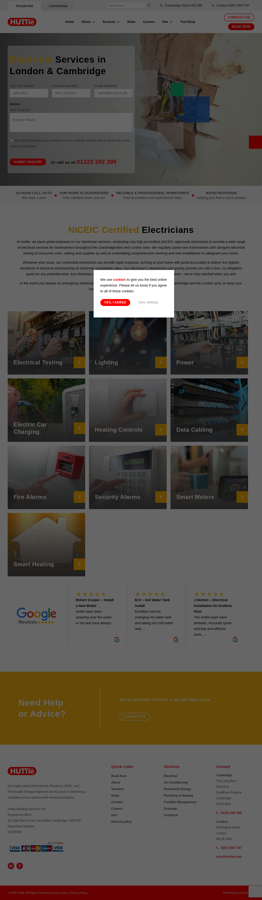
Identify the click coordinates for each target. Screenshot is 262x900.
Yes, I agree (115, 302)
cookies (119, 280)
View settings (148, 302)
